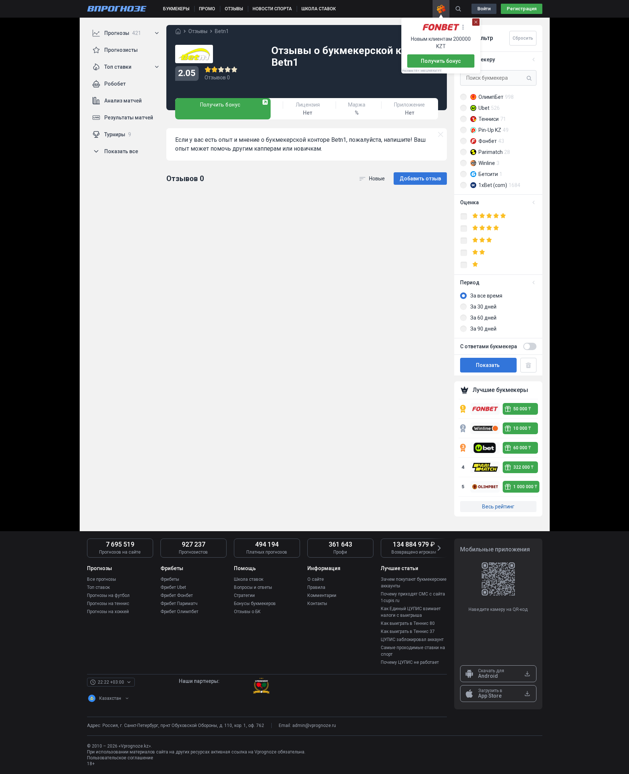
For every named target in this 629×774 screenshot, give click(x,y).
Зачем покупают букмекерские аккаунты (414, 582)
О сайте (315, 579)
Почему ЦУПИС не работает (410, 662)
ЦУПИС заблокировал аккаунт (412, 639)
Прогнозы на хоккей (108, 611)
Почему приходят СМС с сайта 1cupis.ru (413, 597)
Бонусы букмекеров (255, 603)
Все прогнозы (101, 579)
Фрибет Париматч (179, 603)
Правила (316, 587)
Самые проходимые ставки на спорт (413, 651)
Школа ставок (248, 579)
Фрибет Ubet (173, 587)
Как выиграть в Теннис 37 (408, 631)
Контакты (317, 603)
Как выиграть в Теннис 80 (408, 623)
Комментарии (321, 595)
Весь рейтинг (498, 507)
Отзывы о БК (247, 611)
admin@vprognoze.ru (314, 725)
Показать (488, 365)
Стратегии (244, 595)
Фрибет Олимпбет (179, 611)
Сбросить (523, 38)
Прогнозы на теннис (108, 603)
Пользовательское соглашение (120, 757)
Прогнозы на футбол (108, 595)
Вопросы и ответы (253, 587)
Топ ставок (98, 587)
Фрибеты (169, 579)
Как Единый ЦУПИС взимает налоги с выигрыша (411, 612)
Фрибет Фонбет (176, 595)
